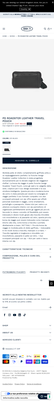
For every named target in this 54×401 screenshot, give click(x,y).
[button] (50, 119)
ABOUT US (8, 333)
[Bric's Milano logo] (27, 28)
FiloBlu (14, 378)
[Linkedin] (20, 315)
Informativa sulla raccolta (15, 398)
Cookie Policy (8, 384)
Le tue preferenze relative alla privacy (28, 393)
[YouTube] (15, 315)
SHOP (5, 325)
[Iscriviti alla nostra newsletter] (49, 307)
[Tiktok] (25, 315)
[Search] (45, 28)
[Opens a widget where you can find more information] (44, 397)
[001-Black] (7, 149)
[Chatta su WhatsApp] (51, 283)
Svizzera (9, 349)
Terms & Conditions (34, 384)
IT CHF (17, 349)
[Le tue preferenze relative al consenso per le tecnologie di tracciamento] (49, 396)
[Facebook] (5, 315)
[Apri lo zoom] (27, 75)
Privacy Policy (20, 384)
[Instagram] (10, 315)
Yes (20, 5)
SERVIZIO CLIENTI (12, 340)
